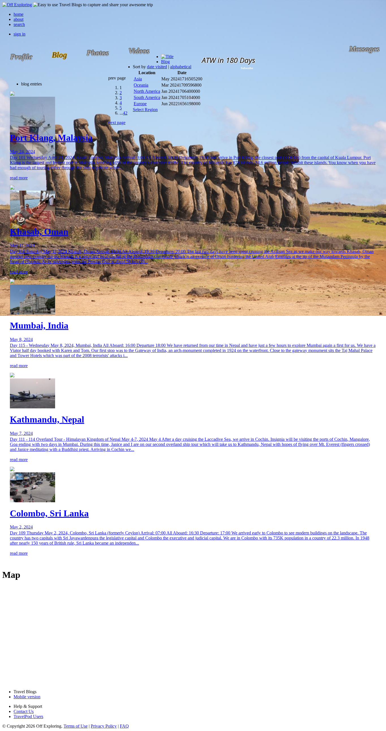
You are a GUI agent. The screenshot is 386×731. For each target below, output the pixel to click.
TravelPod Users (28, 716)
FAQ (124, 726)
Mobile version (27, 696)
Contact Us (24, 711)
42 (125, 113)
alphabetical (180, 66)
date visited (157, 66)
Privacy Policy (104, 726)
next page (116, 122)
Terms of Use (76, 726)
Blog (165, 61)
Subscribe (247, 68)
